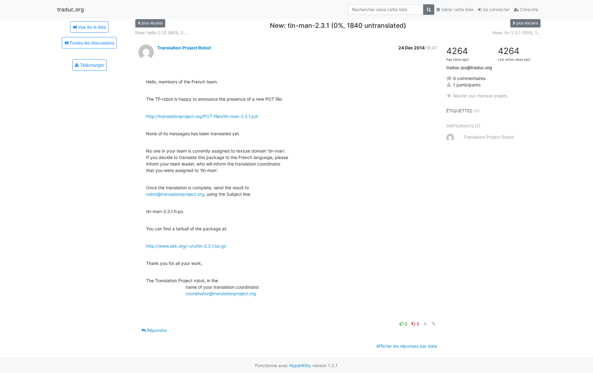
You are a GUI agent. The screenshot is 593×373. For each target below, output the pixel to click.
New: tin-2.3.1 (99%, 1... (516, 32)
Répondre (156, 330)
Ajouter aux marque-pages (480, 95)
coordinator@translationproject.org (221, 293)
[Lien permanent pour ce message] (433, 324)
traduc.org (70, 9)
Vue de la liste (91, 27)
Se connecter (496, 9)
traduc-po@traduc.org (469, 67)
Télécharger (91, 65)
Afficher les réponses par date (406, 346)
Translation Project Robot (184, 47)
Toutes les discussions (91, 42)
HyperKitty (300, 365)
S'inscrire (528, 9)
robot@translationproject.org (175, 194)
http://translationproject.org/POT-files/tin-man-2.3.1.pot (202, 116)
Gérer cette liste (456, 9)
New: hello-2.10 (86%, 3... (161, 32)
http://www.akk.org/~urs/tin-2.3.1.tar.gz (186, 246)
